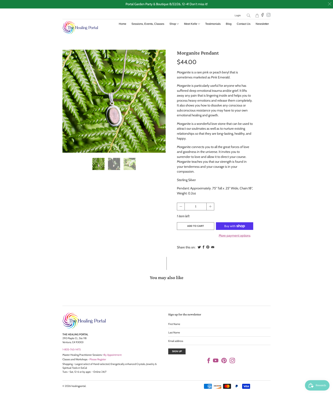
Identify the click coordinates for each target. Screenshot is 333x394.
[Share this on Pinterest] (208, 247)
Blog (229, 23)
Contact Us (243, 23)
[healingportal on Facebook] (208, 360)
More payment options (234, 236)
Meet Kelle (191, 23)
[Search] (248, 15)
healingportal (78, 386)
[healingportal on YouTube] (215, 360)
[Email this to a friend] (213, 247)
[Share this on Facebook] (203, 247)
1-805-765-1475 (71, 349)
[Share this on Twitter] (199, 247)
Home (122, 23)
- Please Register (97, 359)
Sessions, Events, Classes (147, 23)
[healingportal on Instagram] (232, 360)
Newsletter (262, 23)
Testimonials (213, 23)
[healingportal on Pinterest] (224, 360)
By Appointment (113, 354)
